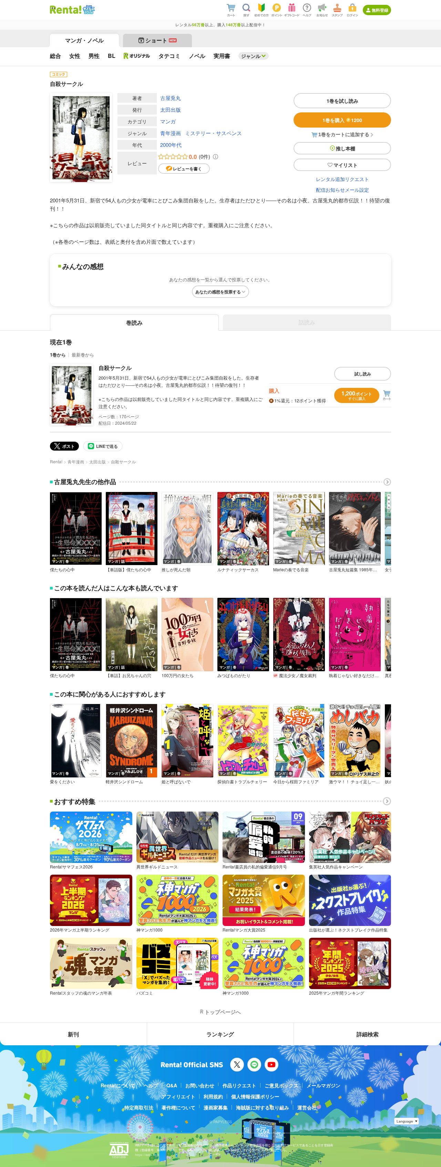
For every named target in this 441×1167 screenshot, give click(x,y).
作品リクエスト (239, 1085)
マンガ (168, 121)
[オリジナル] (137, 56)
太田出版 (170, 109)
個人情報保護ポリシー (255, 1096)
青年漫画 (170, 133)
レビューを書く (187, 168)
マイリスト (346, 164)
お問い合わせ (199, 1085)
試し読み (363, 374)
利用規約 (213, 1096)
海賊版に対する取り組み (262, 1107)
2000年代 (171, 144)
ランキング (220, 1034)
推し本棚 (345, 148)
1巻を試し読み (342, 100)
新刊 (73, 1034)
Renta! (56, 461)
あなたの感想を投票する (218, 292)
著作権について (178, 1107)
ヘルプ (151, 1085)
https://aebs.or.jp (147, 1155)
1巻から (58, 354)
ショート (160, 40)
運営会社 (307, 1107)
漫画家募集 (216, 1107)
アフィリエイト (178, 1096)
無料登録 (380, 10)
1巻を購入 (342, 120)
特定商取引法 (138, 1107)
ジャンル (250, 55)
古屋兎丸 (170, 97)
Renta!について (118, 1085)
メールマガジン (323, 1085)
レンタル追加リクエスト (342, 178)
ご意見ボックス (281, 1085)
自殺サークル (115, 368)
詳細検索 (368, 1034)
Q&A (171, 1085)
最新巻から (83, 354)
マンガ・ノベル (84, 40)
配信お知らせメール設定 (342, 189)
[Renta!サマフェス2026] (88, 9)
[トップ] (65, 10)
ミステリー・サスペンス (213, 133)
